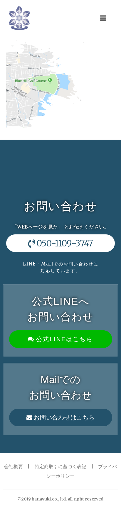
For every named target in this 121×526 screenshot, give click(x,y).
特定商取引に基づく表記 (60, 466)
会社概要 (13, 466)
